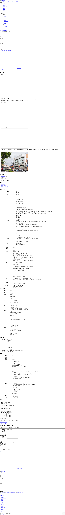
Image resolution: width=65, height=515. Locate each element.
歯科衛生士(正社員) (3, 185)
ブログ (3, 11)
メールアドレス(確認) (2, 435)
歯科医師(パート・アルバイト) (3, 422)
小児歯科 (5, 16)
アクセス (2, 50)
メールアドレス (3, 434)
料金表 (2, 500)
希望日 (1, 442)
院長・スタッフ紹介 (5, 6)
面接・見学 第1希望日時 (3, 443)
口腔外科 (5, 23)
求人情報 (4, 9)
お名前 (3, 430)
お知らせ (4, 10)
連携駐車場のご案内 (19, 468)
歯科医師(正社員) (3, 184)
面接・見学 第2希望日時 (3, 444)
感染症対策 (4, 8)
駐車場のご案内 (19, 68)
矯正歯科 (2, 510)
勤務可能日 (2, 441)
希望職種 (3, 429)
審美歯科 (5, 20)
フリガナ (3, 431)
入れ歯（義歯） (6, 26)
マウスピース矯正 (6, 22)
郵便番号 (3, 436)
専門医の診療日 (9, 50)
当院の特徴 (4, 5)
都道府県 (3, 437)
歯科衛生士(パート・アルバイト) (5, 186)
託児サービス (5, 50)
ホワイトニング (6, 21)
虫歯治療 (2, 504)
